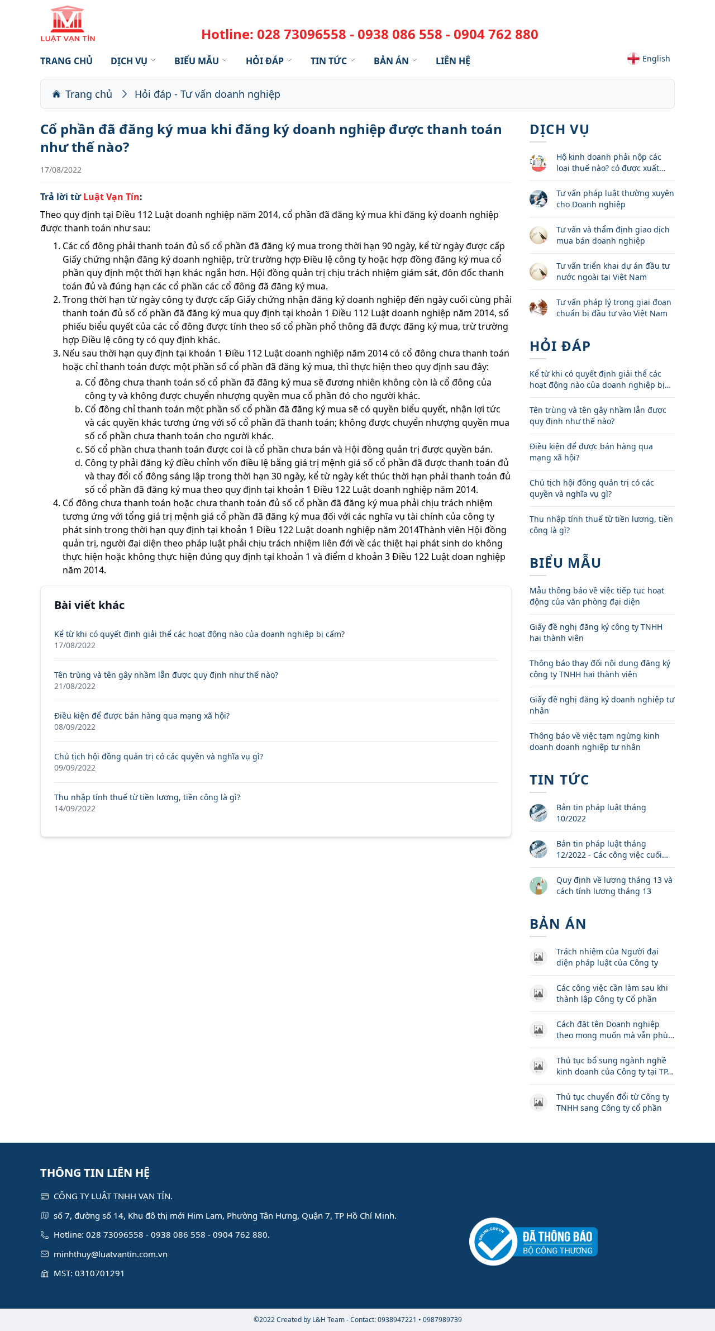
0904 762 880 (496, 34)
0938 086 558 (400, 34)
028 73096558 (301, 34)
